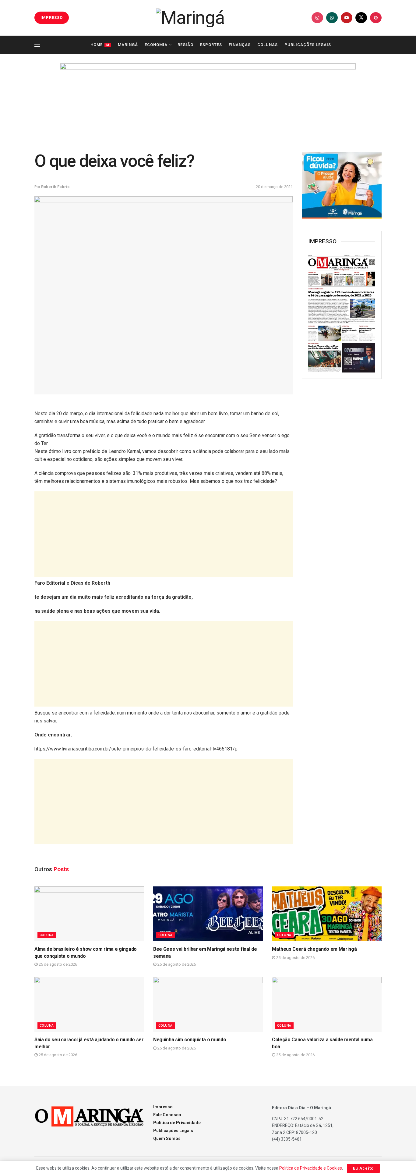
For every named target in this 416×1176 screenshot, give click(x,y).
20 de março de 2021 (274, 186)
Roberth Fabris (55, 186)
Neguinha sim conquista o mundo (189, 1039)
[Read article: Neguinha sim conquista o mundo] (208, 1004)
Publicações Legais (307, 44)
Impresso (163, 1106)
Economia (156, 44)
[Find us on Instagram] (317, 17)
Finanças (240, 44)
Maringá (128, 44)
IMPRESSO (52, 17)
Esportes (211, 44)
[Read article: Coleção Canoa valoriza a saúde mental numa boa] (327, 1004)
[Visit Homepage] (190, 18)
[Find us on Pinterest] (376, 17)
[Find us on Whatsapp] (332, 17)
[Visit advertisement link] (208, 101)
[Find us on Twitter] (361, 17)
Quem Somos (167, 1138)
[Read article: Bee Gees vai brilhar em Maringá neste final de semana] (208, 913)
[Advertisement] (163, 534)
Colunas (267, 44)
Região (185, 44)
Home (99, 44)
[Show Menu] (37, 45)
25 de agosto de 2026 (57, 964)
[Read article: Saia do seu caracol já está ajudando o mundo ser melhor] (89, 1004)
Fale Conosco (167, 1114)
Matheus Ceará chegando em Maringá (314, 949)
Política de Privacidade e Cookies (310, 1168)
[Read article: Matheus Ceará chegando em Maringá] (327, 913)
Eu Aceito (363, 1168)
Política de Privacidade (177, 1122)
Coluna (47, 935)
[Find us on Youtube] (346, 17)
